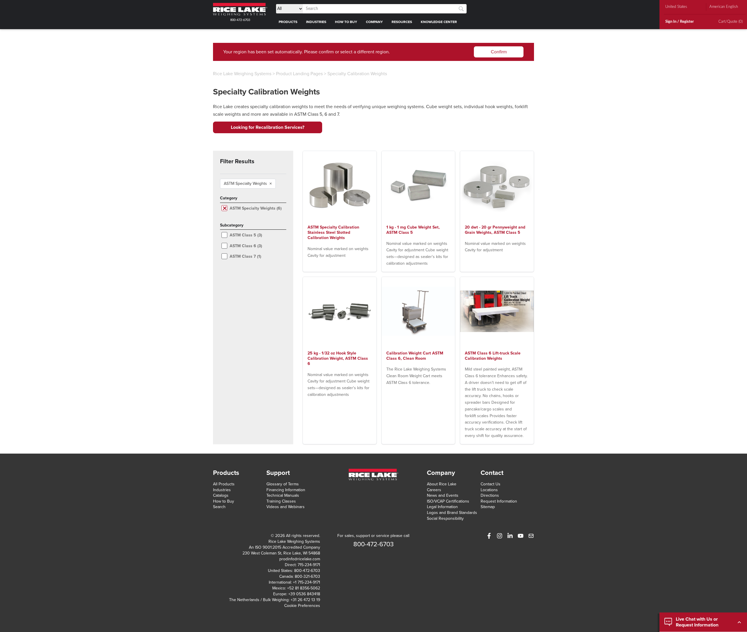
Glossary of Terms (282, 484)
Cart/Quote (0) (730, 22)
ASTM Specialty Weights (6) (256, 208)
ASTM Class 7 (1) (245, 256)
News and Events (442, 495)
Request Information (499, 501)
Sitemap (488, 506)
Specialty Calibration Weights (357, 74)
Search (219, 506)
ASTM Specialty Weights (248, 183)
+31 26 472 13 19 (305, 599)
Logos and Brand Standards (452, 512)
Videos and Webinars (285, 506)
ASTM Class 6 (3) (246, 245)
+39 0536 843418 (304, 593)
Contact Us (490, 484)
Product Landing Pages (299, 74)
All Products (224, 484)
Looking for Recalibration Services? (267, 127)
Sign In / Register (679, 22)
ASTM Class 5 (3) (246, 235)
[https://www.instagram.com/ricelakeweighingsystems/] (499, 536)
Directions (490, 495)
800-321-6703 (307, 576)
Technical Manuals (282, 495)
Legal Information (442, 506)
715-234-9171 (309, 564)
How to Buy (223, 501)
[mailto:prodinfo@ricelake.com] (531, 536)
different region (373, 52)
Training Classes (281, 501)
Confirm (499, 52)
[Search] (461, 9)
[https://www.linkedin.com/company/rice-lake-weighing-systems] (510, 536)
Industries (222, 489)
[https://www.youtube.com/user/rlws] (520, 536)
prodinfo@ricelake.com (299, 558)
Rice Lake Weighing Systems (242, 74)
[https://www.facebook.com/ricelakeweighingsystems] (489, 536)
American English (723, 7)
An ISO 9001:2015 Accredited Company (284, 547)
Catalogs (220, 495)
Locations (489, 489)
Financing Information (285, 489)
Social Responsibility (445, 518)
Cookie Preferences (302, 605)
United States (676, 7)
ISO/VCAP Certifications (448, 501)
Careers (434, 489)
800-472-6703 (240, 20)
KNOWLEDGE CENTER (439, 22)
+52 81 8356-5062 (303, 588)
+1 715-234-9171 (306, 582)
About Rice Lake (441, 484)
